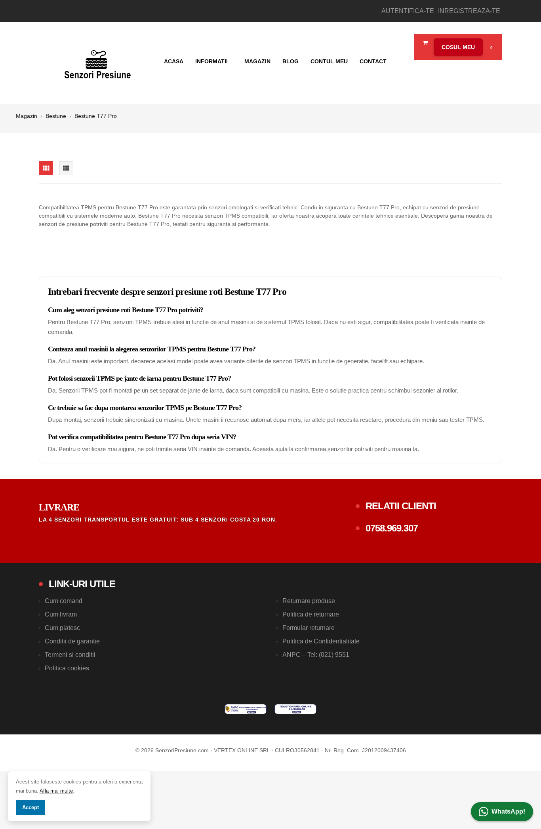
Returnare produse (308, 601)
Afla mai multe (56, 791)
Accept (30, 807)
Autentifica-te (407, 11)
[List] (66, 168)
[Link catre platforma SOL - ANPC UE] (295, 709)
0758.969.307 (392, 528)
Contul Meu (329, 61)
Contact (373, 61)
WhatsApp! (508, 811)
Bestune (56, 116)
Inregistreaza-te (469, 11)
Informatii (212, 61)
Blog (290, 61)
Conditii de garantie (72, 641)
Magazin (257, 61)
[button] (463, 47)
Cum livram (61, 614)
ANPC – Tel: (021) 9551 (315, 654)
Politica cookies (67, 668)
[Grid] (46, 168)
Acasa (173, 61)
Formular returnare (308, 627)
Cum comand (63, 601)
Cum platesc (62, 627)
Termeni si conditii (70, 654)
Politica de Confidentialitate (321, 641)
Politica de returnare (310, 614)
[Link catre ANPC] (246, 709)
